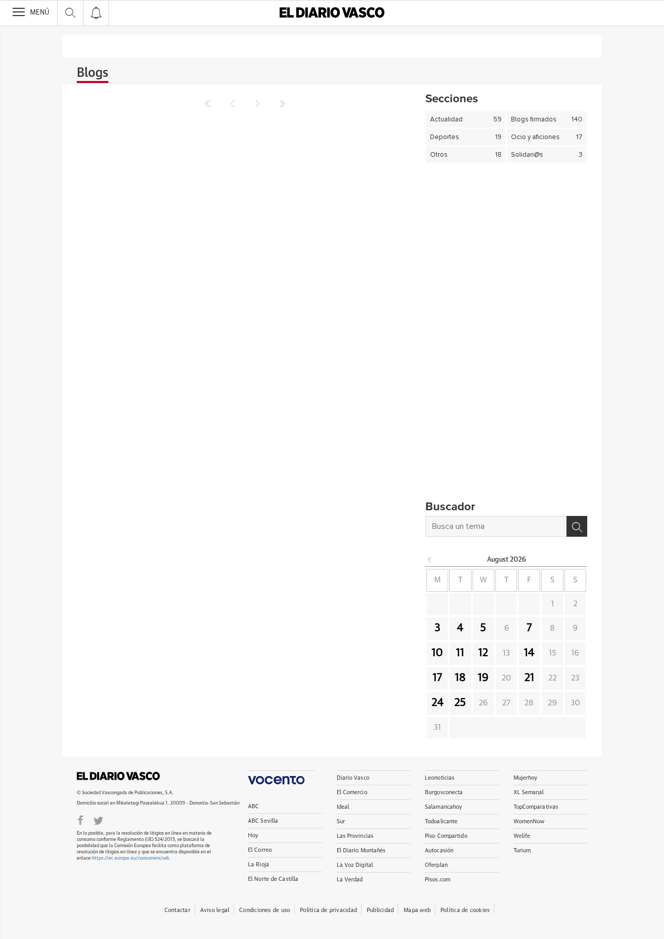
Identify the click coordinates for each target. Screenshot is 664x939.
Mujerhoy (526, 778)
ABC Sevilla (263, 821)
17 (437, 678)
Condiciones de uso (264, 910)
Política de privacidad (328, 910)
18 (460, 678)
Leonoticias (439, 778)
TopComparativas (536, 807)
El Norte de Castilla (273, 879)
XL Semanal (529, 792)
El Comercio (352, 792)
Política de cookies (465, 910)
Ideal (343, 807)
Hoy (253, 835)
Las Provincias (355, 836)
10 (437, 653)
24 (438, 703)
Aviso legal (214, 910)
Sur (341, 821)
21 (529, 678)
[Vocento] (281, 777)
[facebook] (80, 819)
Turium (522, 850)
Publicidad (380, 910)
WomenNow (529, 821)
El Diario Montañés (361, 850)
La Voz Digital (355, 865)
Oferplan (436, 865)
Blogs (92, 73)
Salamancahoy (443, 807)
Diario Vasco (353, 778)
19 (483, 678)
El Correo (260, 850)
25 (460, 703)
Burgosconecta (444, 792)
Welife (522, 836)
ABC (253, 806)
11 (460, 653)
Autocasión (439, 850)
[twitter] (98, 819)
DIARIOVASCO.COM (118, 776)
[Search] (576, 526)
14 (529, 653)
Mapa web (417, 910)
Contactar (177, 910)
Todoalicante (441, 821)
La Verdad (350, 879)
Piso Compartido (446, 836)
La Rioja (258, 864)
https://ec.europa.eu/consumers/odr (130, 858)
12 (483, 653)
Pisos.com (437, 879)
